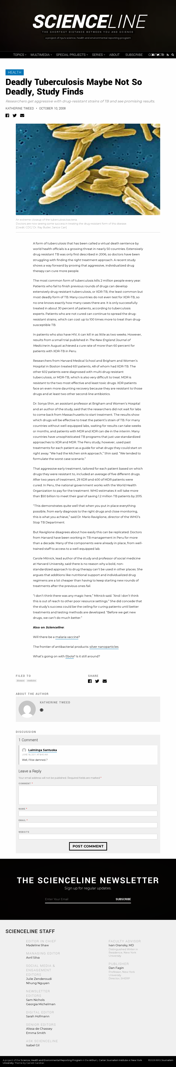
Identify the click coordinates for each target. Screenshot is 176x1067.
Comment (26, 783)
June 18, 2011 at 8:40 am (35, 754)
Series (97, 54)
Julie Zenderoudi (39, 979)
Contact (155, 54)
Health (14, 72)
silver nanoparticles (104, 646)
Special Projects (71, 54)
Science (88, 22)
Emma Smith (36, 1033)
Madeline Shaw (37, 945)
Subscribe (134, 54)
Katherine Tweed (20, 108)
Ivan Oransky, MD (121, 945)
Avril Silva (33, 957)
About (114, 54)
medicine (31, 680)
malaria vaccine (66, 637)
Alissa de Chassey (39, 1028)
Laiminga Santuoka (42, 750)
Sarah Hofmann (38, 1016)
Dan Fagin (116, 968)
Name (23, 809)
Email (23, 820)
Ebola (69, 656)
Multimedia (40, 54)
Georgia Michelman (41, 1004)
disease (20, 680)
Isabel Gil (33, 1045)
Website (24, 832)
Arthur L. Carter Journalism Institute (108, 1060)
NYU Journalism (164, 1060)
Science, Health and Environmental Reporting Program (51, 1060)
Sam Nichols (35, 1000)
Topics (18, 54)
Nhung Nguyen (38, 983)
